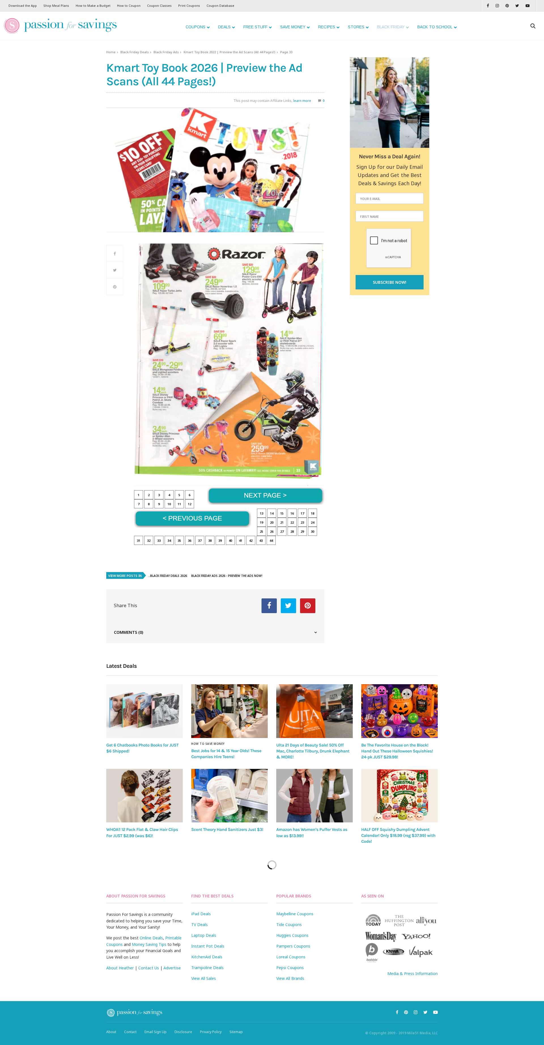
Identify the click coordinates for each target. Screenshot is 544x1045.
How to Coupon (129, 5)
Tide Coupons (289, 924)
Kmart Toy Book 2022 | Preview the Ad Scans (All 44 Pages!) (229, 52)
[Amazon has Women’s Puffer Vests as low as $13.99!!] (314, 796)
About (111, 1031)
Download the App (22, 5)
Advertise (172, 968)
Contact (130, 1031)
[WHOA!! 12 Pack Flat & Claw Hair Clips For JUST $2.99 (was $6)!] (144, 796)
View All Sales (203, 978)
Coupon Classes (159, 5)
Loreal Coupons (290, 956)
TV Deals (199, 924)
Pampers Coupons (293, 946)
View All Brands (290, 978)
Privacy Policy (211, 1031)
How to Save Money (208, 743)
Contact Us (148, 968)
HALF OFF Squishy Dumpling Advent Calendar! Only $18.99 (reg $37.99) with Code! (398, 835)
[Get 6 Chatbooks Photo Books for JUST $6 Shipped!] (144, 711)
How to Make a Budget (93, 5)
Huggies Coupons (292, 935)
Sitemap (236, 1031)
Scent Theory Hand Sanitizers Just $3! (227, 829)
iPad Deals (201, 913)
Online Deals (151, 937)
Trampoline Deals (207, 967)
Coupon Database (220, 5)
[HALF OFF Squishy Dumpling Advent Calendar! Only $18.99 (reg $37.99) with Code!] (399, 795)
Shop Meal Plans (56, 5)
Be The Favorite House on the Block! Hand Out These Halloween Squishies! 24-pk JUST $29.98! (397, 751)
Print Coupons (189, 5)
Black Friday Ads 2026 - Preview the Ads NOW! (226, 576)
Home (111, 52)
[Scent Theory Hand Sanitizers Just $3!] (229, 795)
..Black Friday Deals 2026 (167, 576)
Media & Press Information (412, 973)
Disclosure (183, 1031)
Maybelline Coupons (294, 913)
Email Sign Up (155, 1031)
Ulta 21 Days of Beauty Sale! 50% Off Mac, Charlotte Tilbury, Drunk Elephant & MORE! (312, 751)
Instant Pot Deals (207, 946)
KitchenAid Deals (206, 956)
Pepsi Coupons (290, 967)
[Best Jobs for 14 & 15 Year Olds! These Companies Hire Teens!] (229, 711)
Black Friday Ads (166, 52)
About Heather (120, 968)
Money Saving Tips (149, 944)
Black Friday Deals (134, 52)
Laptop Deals (203, 935)
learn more (302, 100)
